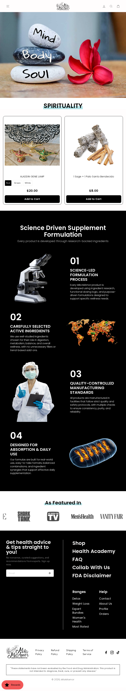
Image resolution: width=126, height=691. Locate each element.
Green (17, 183)
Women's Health (79, 619)
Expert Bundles (78, 611)
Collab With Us (91, 567)
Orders (104, 614)
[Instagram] (112, 652)
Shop (78, 543)
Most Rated (80, 626)
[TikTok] (118, 652)
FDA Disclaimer (91, 575)
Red (8, 183)
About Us (105, 604)
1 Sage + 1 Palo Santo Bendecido (93, 176)
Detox (76, 598)
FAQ (77, 559)
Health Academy (93, 551)
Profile (103, 609)
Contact (105, 598)
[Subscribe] (49, 573)
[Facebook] (106, 652)
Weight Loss (81, 604)
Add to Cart (32, 199)
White (28, 183)
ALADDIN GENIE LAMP (32, 176)
